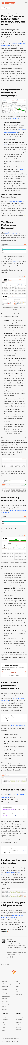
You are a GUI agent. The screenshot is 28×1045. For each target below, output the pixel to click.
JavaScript (18, 984)
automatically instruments (18, 726)
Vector (13, 872)
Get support (4, 1017)
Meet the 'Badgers (20, 1017)
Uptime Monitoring (6, 984)
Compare (4, 1006)
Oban (5, 145)
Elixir (17, 989)
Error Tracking (5, 981)
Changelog (4, 1009)
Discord (3, 1027)
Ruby (17, 981)
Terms (3, 1041)
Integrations (5, 1001)
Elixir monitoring (15, 118)
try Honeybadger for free (14, 201)
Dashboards (4, 989)
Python (17, 986)
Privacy (8, 1041)
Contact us (18, 1022)
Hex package (21, 169)
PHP (17, 992)
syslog (8, 872)
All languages (19, 994)
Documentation (5, 1019)
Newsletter (4, 1025)
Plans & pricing (5, 1004)
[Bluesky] (8, 957)
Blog (3, 1022)
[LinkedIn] (12, 957)
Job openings (19, 1019)
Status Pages (5, 986)
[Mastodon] (10, 957)
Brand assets (19, 1025)
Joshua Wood (11, 13)
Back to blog (6, 964)
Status (3, 1030)
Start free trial (14, 672)
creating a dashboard (11, 233)
